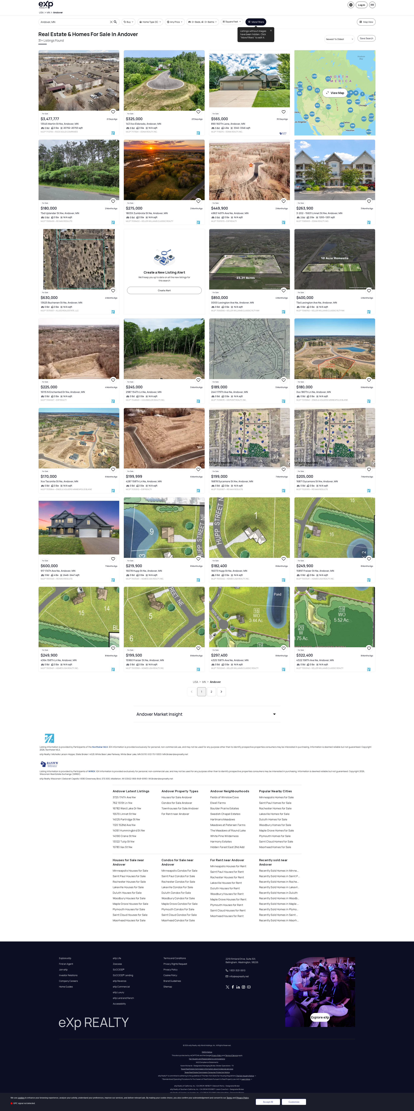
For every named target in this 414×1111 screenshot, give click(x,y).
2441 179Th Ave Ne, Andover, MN (229, 392)
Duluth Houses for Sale (127, 892)
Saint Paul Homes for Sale (275, 803)
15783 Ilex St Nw (122, 847)
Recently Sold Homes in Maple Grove (279, 904)
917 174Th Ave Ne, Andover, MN (58, 570)
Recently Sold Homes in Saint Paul (279, 876)
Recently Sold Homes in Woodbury (279, 898)
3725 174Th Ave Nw (124, 797)
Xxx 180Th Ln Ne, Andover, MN (313, 392)
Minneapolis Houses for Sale (130, 870)
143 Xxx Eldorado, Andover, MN (143, 123)
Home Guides (66, 987)
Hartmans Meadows (222, 819)
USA (195, 682)
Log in (361, 5)
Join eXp (63, 969)
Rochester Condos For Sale (178, 881)
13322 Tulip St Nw (123, 841)
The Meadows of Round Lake (228, 830)
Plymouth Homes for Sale (275, 836)
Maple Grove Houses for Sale (130, 904)
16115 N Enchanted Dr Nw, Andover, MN (63, 392)
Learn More (245, 1079)
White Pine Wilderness (224, 836)
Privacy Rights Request (175, 964)
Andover (215, 682)
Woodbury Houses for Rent (227, 894)
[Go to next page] (221, 691)
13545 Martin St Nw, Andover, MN (60, 123)
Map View (368, 21)
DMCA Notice (207, 1052)
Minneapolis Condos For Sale (179, 870)
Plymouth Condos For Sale (178, 909)
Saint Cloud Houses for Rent (228, 910)
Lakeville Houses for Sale (128, 887)
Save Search (366, 38)
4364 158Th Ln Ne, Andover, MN (59, 660)
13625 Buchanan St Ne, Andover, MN (61, 302)
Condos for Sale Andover (177, 803)
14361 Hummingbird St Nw (129, 830)
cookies (21, 1098)
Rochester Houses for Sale (129, 881)
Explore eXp (65, 958)
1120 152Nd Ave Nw (124, 825)
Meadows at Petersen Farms (227, 825)
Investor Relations (68, 975)
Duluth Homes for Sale (273, 819)
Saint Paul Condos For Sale (178, 876)
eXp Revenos (119, 981)
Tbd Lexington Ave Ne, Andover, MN (316, 302)
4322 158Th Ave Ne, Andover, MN (315, 660)
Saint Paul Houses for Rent (227, 872)
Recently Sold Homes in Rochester (279, 881)
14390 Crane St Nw (124, 836)
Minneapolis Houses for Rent (228, 866)
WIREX (91, 771)
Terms (229, 1098)
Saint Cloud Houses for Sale (130, 915)
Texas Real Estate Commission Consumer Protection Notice (207, 1072)
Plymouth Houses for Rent (226, 905)
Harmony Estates (221, 841)
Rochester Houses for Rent (227, 877)
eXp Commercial (121, 987)
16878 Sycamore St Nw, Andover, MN (232, 481)
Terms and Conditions (174, 958)
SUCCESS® (118, 969)
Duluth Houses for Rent (225, 888)
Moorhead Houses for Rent (227, 916)
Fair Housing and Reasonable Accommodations (207, 1059)
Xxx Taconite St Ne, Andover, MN (59, 481)
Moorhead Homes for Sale (275, 847)
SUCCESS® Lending (123, 975)
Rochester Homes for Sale (275, 808)
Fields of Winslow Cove (224, 797)
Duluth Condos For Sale (176, 892)
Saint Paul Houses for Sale (129, 876)
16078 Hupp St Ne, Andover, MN (144, 570)
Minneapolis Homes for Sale (276, 797)
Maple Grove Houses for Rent (228, 899)
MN (204, 682)
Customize (294, 1102)
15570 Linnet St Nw (124, 814)
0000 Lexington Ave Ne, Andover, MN (232, 302)
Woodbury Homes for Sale (275, 825)
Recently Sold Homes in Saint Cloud (279, 915)
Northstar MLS (100, 746)
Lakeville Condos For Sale (177, 887)
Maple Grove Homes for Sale (276, 830)
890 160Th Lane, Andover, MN (228, 123)
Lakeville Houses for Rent (226, 883)
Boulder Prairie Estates (224, 808)
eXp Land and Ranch (123, 998)
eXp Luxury (118, 992)
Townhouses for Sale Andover (180, 808)
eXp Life (117, 958)
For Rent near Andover (175, 814)
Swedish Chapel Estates (225, 814)
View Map (337, 93)
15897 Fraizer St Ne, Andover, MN (315, 570)
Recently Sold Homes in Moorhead (279, 920)
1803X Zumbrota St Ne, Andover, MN (147, 213)
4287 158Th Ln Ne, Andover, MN (144, 481)
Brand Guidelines (172, 981)
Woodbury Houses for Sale (129, 898)
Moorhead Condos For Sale (178, 920)
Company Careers (68, 981)
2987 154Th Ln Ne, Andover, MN (144, 392)
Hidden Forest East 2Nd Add (227, 847)
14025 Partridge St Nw (126, 819)
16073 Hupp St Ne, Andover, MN (229, 570)
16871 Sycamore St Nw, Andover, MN (317, 481)
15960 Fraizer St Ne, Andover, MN (145, 660)
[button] (207, 714)
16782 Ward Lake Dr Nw (127, 808)
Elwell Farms (218, 803)
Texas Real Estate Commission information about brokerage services (207, 1069)
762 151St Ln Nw (122, 803)
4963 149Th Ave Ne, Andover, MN (230, 213)
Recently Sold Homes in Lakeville (279, 887)
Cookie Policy (170, 975)
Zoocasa (117, 964)
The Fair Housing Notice (245, 1076)
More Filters (258, 21)
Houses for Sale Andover (177, 797)
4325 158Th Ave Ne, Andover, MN (230, 660)
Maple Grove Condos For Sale (180, 904)
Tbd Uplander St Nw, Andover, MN (60, 213)
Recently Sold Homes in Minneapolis (279, 870)
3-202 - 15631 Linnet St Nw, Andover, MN (319, 213)
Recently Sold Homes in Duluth (278, 892)
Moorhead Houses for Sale (129, 920)
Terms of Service (231, 1055)
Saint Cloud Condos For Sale (179, 915)
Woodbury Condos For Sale (178, 898)
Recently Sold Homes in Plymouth (279, 909)
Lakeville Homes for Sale (274, 814)
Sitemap (167, 987)
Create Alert (164, 290)
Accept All (268, 1102)
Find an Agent (66, 964)
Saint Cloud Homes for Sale (276, 841)
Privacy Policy (170, 969)
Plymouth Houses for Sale (129, 909)
